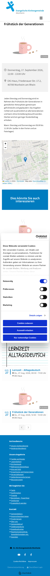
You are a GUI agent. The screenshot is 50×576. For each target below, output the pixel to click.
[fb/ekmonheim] (31, 554)
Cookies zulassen (25, 323)
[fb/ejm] (25, 554)
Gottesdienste (15, 441)
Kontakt (12, 509)
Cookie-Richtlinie (19, 561)
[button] (25, 18)
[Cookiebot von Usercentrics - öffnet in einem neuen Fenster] (36, 237)
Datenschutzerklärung (16, 567)
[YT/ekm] (19, 554)
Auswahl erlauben (25, 330)
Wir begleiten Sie (16, 485)
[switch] (43, 289)
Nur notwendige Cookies (25, 337)
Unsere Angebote (17, 454)
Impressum (32, 561)
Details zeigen (35, 315)
